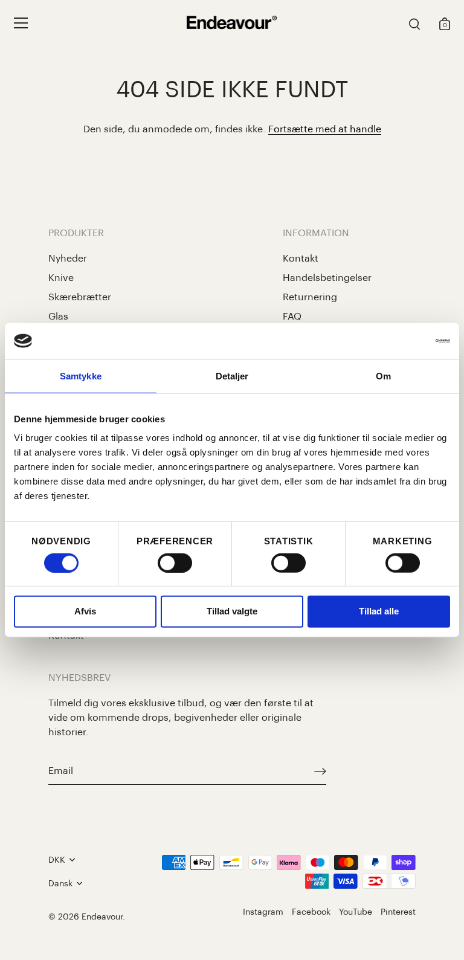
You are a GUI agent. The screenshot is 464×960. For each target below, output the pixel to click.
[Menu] (21, 23)
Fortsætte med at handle (324, 129)
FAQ (292, 316)
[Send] (320, 771)
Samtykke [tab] (81, 375)
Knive (61, 278)
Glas (58, 316)
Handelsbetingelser (327, 278)
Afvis (85, 611)
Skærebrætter (79, 297)
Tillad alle (379, 611)
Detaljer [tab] (232, 375)
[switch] (175, 563)
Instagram (263, 912)
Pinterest (398, 912)
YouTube (355, 912)
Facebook (311, 912)
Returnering (310, 297)
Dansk (60, 884)
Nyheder (67, 258)
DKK (56, 860)
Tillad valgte (232, 611)
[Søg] (414, 24)
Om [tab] (383, 375)
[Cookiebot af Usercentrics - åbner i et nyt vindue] (397, 341)
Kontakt (300, 258)
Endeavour (102, 917)
